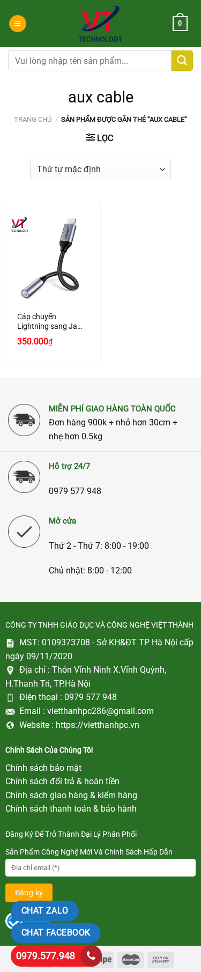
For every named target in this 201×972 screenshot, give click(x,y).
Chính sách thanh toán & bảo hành (71, 809)
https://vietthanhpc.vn (97, 725)
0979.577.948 (45, 955)
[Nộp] (182, 60)
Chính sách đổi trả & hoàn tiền (62, 781)
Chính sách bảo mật (43, 768)
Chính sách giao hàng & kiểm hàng (71, 795)
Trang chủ (32, 119)
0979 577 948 (90, 697)
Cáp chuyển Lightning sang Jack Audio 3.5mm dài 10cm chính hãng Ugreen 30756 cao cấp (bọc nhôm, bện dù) (51, 321)
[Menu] (17, 24)
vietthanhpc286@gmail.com (100, 711)
